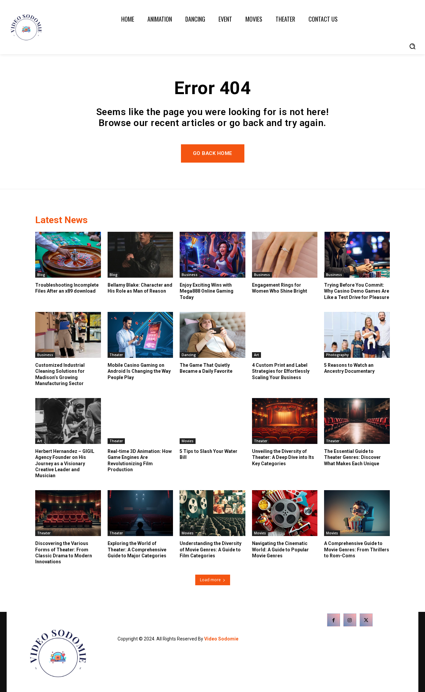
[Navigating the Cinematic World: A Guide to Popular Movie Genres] (285, 513)
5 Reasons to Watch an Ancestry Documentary (349, 368)
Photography (337, 354)
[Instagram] (349, 620)
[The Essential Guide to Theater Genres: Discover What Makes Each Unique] (357, 421)
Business (190, 274)
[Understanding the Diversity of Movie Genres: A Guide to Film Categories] (212, 513)
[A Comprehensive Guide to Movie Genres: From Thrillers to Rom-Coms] (357, 513)
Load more (210, 580)
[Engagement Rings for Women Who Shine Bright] (285, 255)
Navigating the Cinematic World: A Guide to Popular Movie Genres (280, 549)
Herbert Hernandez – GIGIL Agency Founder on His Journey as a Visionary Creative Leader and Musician (64, 463)
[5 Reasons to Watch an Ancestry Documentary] (357, 335)
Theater (116, 354)
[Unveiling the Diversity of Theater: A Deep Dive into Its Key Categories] (285, 421)
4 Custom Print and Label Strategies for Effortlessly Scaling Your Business (280, 371)
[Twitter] (366, 620)
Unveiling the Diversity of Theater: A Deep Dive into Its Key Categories (283, 457)
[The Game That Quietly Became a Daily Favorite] (212, 335)
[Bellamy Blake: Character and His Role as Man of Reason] (140, 255)
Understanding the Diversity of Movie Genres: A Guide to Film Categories (210, 549)
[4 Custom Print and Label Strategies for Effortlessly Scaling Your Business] (285, 335)
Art (256, 354)
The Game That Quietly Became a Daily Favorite (206, 368)
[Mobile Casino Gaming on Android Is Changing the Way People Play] (140, 335)
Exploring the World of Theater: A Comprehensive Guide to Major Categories (137, 549)
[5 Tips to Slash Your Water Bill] (212, 421)
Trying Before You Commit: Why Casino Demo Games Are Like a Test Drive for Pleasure (356, 291)
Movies (188, 441)
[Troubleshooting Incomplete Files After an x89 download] (68, 255)
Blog (41, 274)
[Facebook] (333, 620)
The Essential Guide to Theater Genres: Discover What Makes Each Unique (352, 457)
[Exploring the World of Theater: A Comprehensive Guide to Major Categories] (140, 513)
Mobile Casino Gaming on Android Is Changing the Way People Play (139, 371)
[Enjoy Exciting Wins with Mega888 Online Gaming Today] (212, 255)
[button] (412, 46)
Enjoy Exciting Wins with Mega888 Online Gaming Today (206, 291)
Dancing (189, 354)
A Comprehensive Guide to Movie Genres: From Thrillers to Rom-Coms (356, 549)
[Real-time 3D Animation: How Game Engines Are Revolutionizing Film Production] (140, 421)
